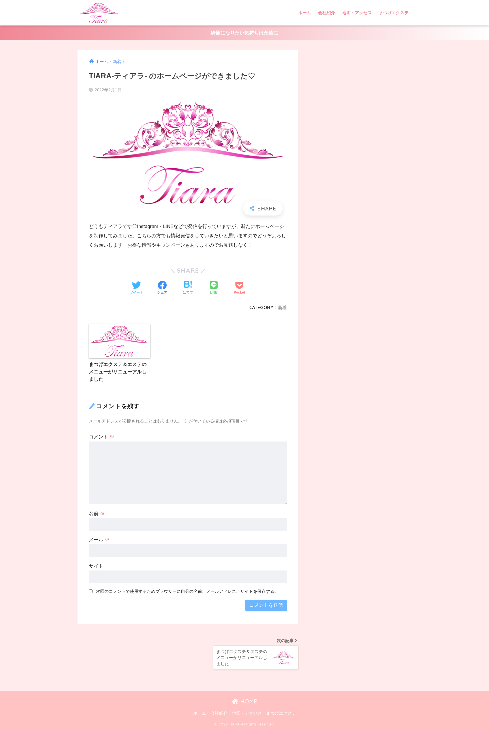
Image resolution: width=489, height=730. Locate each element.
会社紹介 (326, 12)
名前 (97, 513)
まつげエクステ (394, 12)
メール (99, 539)
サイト (96, 566)
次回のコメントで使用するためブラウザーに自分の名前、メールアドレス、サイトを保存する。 (187, 591)
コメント (101, 437)
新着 (282, 307)
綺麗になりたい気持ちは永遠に (244, 33)
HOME (248, 701)
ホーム (304, 12)
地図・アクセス (357, 12)
